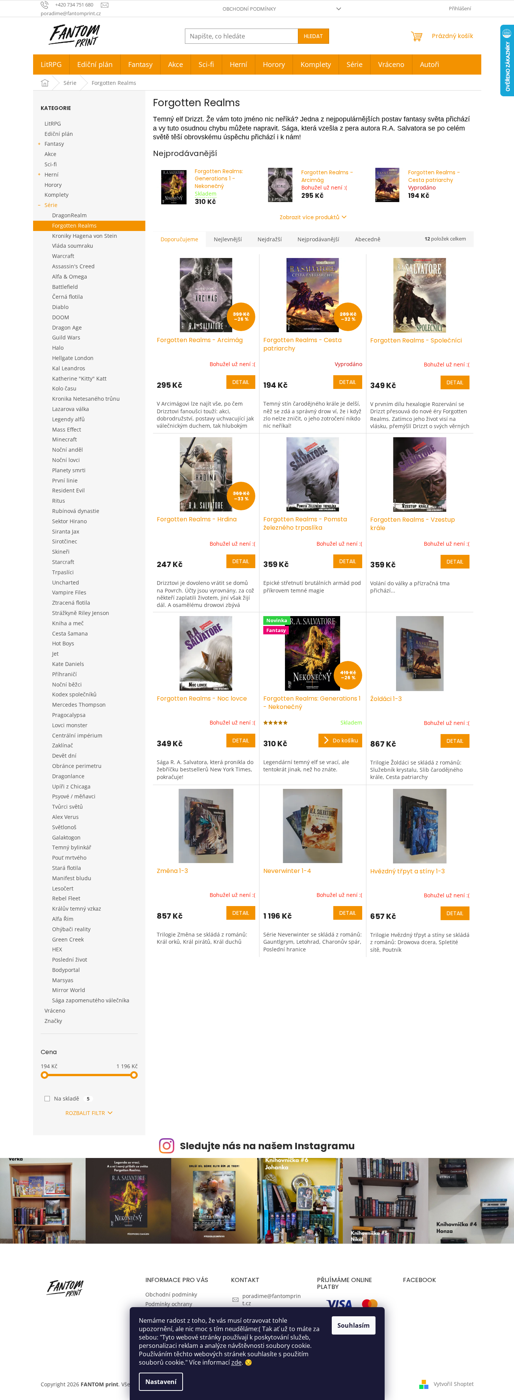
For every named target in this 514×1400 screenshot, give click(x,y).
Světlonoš (64, 827)
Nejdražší (270, 239)
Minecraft (64, 439)
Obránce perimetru (77, 765)
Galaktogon (66, 837)
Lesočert (62, 888)
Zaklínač (62, 745)
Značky (53, 1020)
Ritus (58, 500)
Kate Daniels (68, 663)
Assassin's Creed (73, 266)
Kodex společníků (74, 694)
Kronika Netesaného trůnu (86, 398)
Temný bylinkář (71, 847)
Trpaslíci (63, 572)
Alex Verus (65, 816)
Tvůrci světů (67, 806)
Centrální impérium (77, 735)
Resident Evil (68, 490)
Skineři (61, 551)
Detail (240, 382)
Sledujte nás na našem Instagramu (267, 1146)
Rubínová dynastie (75, 510)
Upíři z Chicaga (71, 786)
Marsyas (62, 980)
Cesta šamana (70, 633)
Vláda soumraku (72, 245)
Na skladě (72, 1098)
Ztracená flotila (71, 602)
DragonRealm (69, 215)
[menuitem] (51, 64)
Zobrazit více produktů (309, 217)
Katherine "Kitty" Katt (79, 378)
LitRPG (53, 123)
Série (51, 205)
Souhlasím (353, 1325)
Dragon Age (67, 327)
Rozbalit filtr (85, 1112)
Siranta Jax (65, 531)
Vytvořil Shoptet (454, 1383)
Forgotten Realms (74, 225)
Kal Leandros (68, 368)
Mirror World (68, 990)
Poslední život (69, 959)
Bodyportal (66, 969)
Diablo (60, 307)
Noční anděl (67, 449)
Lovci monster (70, 725)
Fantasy (54, 143)
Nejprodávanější (318, 239)
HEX (57, 949)
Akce (50, 154)
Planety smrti (69, 470)
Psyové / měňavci (73, 796)
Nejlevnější (228, 239)
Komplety (56, 194)
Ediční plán (59, 133)
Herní (52, 174)
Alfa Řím (62, 918)
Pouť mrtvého (69, 857)
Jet (55, 653)
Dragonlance (68, 776)
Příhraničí (64, 674)
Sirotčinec (64, 541)
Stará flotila (66, 867)
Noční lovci (66, 459)
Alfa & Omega (69, 276)
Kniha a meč (68, 623)
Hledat (313, 36)
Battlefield (65, 286)
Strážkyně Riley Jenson (80, 612)
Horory (53, 184)
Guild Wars (66, 337)
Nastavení (161, 1382)
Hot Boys (63, 643)
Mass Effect (66, 429)
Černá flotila (67, 296)
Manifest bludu (71, 878)
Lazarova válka (70, 409)
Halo (58, 347)
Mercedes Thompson (79, 704)
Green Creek (68, 939)
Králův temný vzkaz (76, 908)
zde (236, 1362)
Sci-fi (51, 164)
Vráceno (55, 1010)
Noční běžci (67, 684)
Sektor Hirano (69, 521)
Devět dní (64, 755)
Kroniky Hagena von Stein (84, 235)
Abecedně (367, 239)
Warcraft (63, 256)
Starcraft (63, 561)
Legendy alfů (68, 419)
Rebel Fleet (66, 898)
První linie (65, 480)
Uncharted (65, 582)
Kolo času (64, 388)
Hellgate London (73, 358)
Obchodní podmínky (249, 8)
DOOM (60, 317)
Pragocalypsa (69, 714)
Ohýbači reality (71, 929)
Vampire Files (69, 592)
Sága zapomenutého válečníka (90, 1000)
